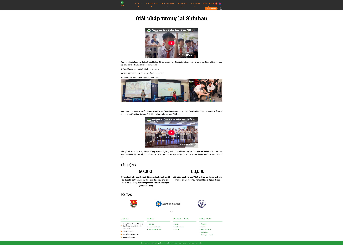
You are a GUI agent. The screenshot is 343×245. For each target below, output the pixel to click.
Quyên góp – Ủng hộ (211, 8)
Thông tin (182, 4)
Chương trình (168, 4)
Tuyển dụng (204, 232)
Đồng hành (208, 4)
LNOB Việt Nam (151, 4)
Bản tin (203, 227)
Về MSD (138, 4)
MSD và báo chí (179, 227)
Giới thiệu (151, 224)
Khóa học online (206, 229)
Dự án (176, 224)
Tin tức (177, 229)
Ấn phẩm (203, 224)
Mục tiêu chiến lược (154, 227)
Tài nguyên (195, 4)
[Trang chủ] (122, 3)
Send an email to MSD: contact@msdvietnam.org (132, 234)
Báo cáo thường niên (155, 229)
